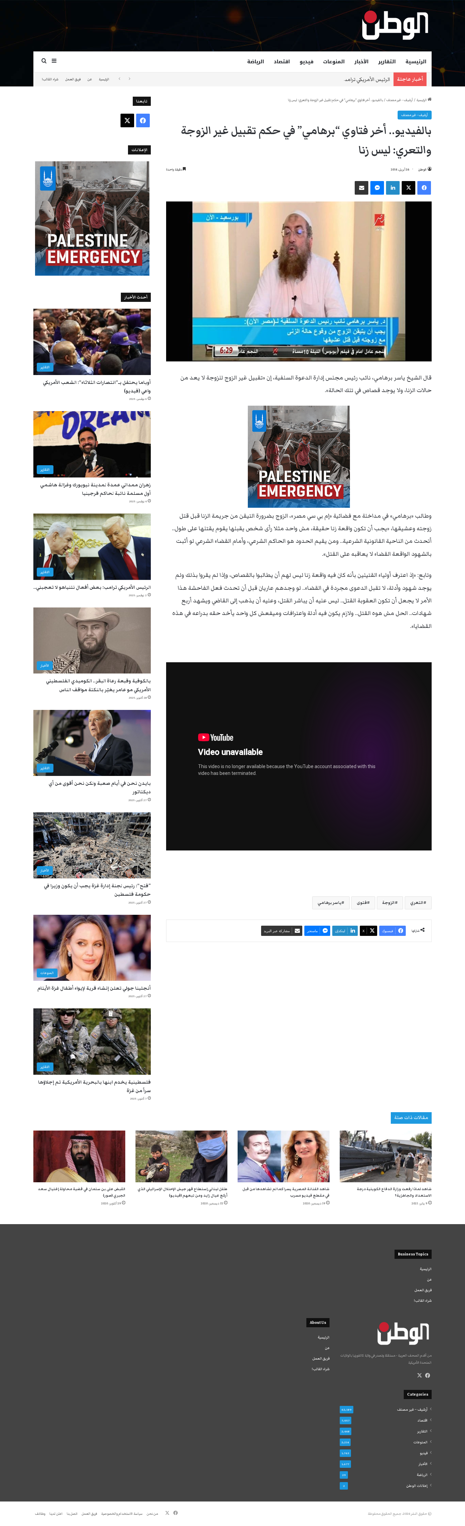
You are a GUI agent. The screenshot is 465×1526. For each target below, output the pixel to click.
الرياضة (255, 61)
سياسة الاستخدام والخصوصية (122, 1513)
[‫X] (419, 1375)
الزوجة (388, 902)
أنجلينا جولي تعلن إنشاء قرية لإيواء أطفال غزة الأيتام (94, 988)
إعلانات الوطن (417, 1486)
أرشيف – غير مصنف (412, 1409)
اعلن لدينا (56, 1513)
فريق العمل (73, 79)
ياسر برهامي (329, 902)
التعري (416, 902)
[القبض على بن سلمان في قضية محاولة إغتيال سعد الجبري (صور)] (79, 1156)
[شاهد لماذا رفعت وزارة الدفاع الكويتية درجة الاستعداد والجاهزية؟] (386, 1156)
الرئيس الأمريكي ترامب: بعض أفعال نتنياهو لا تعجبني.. (329, 79)
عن (89, 79)
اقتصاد (282, 61)
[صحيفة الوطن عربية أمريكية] (394, 26)
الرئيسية (416, 61)
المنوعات (334, 61)
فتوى (362, 902)
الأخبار (361, 61)
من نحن (152, 1513)
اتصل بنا (72, 1513)
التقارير (387, 61)
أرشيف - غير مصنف (399, 100)
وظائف (40, 1513)
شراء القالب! (50, 79)
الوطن (422, 169)
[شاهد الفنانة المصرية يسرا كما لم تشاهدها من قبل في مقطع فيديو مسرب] (284, 1156)
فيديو (307, 61)
